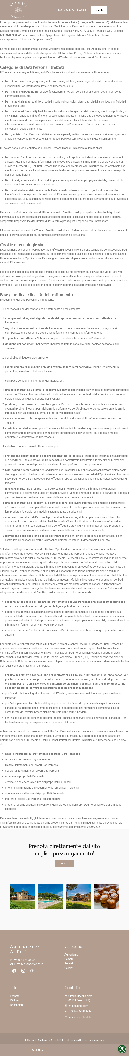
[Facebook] (14, 971)
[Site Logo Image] (18, 10)
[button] (99, 10)
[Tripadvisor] (32, 971)
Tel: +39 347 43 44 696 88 (72, 10)
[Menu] (115, 10)
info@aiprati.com (51, 35)
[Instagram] (23, 971)
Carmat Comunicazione (91, 1040)
